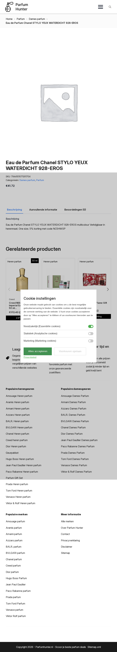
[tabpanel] (58, 224)
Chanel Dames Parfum (73, 427)
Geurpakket (12, 452)
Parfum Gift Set (14, 477)
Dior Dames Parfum (72, 433)
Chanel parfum (14, 559)
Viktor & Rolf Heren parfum (20, 503)
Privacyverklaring (70, 540)
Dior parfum (12, 571)
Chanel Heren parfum (17, 433)
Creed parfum (13, 565)
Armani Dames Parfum (73, 402)
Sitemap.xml (94, 646)
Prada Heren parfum (17, 484)
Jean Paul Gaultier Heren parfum (23, 465)
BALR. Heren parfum (17, 421)
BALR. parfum (13, 546)
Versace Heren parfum (18, 496)
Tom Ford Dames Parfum (75, 459)
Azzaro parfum (14, 540)
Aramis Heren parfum (17, 402)
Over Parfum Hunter (72, 527)
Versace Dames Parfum (74, 465)
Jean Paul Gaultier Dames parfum (79, 440)
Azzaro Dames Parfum (73, 408)
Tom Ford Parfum (15, 603)
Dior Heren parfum (16, 446)
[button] (107, 289)
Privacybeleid (30, 357)
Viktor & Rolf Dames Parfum (76, 471)
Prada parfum (13, 597)
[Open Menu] (100, 6)
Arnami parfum (14, 534)
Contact (65, 534)
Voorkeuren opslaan (70, 351)
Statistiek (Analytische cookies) (40, 333)
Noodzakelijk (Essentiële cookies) (42, 326)
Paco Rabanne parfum (18, 590)
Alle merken (67, 521)
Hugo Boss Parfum (16, 578)
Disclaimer (66, 546)
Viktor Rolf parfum (16, 616)
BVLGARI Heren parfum (19, 427)
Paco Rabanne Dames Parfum (77, 446)
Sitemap (65, 552)
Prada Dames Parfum (73, 452)
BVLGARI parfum (15, 552)
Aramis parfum (14, 527)
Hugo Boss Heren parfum (20, 459)
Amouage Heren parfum (19, 395)
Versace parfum (14, 609)
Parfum (21, 18)
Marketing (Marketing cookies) (40, 340)
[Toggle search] (110, 7)
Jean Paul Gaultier (16, 584)
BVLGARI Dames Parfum (75, 421)
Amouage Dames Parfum (75, 395)
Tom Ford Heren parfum (19, 490)
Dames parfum (37, 18)
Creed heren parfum (17, 440)
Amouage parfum (15, 521)
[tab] (14, 209)
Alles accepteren (37, 351)
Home (9, 18)
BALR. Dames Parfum (73, 414)
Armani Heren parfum (17, 408)
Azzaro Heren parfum (18, 414)
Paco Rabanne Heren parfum (22, 471)
